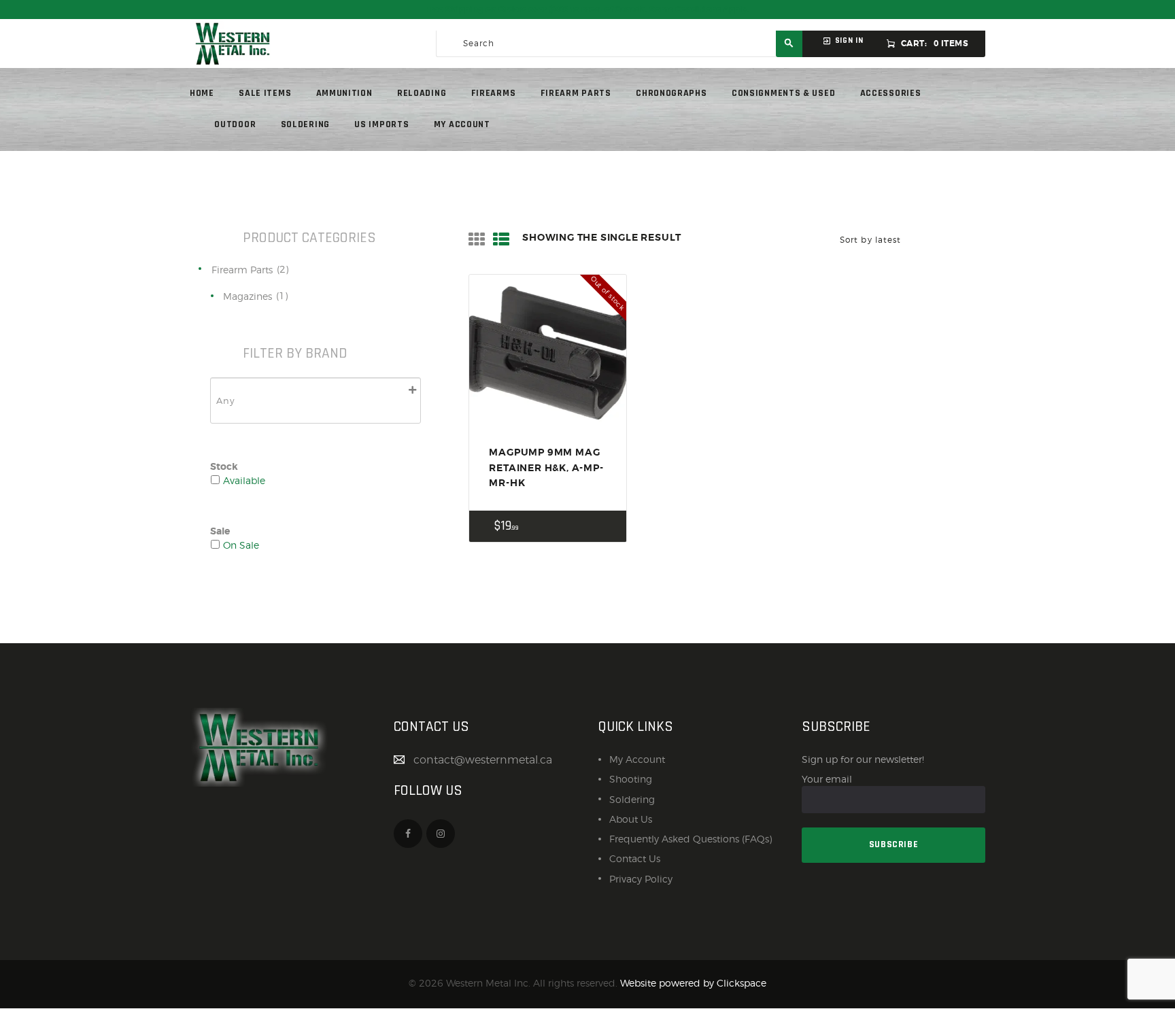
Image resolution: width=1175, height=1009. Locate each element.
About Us (630, 819)
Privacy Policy (640, 879)
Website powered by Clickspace (693, 983)
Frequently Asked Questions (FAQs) (690, 838)
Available (244, 480)
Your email (827, 779)
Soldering (632, 799)
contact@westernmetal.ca (482, 759)
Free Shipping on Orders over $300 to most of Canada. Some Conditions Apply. (587, 9)
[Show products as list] (501, 240)
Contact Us (634, 858)
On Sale (241, 545)
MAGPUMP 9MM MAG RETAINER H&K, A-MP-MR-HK (546, 467)
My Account (637, 759)
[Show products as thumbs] (477, 240)
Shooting (630, 779)
